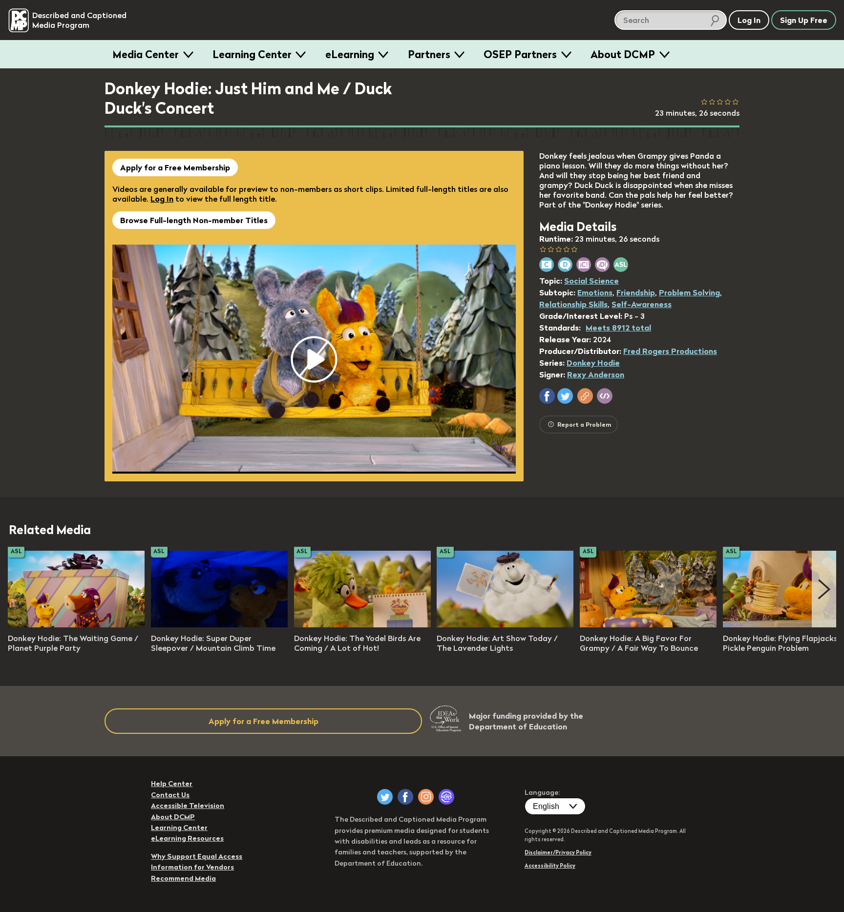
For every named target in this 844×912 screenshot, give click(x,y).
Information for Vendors (192, 867)
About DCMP (623, 54)
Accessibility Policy (550, 865)
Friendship (635, 292)
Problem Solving (689, 292)
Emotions (594, 292)
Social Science (591, 281)
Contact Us (170, 794)
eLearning (349, 54)
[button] (547, 396)
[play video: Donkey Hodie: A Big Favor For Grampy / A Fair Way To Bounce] (648, 624)
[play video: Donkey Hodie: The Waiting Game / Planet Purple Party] (76, 624)
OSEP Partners (520, 54)
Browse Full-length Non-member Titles (194, 220)
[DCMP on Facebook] (405, 797)
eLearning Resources (187, 838)
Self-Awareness (642, 304)
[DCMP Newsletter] (446, 797)
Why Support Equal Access (196, 856)
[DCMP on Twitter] (385, 797)
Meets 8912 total (618, 327)
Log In (161, 199)
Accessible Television (187, 805)
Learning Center (252, 54)
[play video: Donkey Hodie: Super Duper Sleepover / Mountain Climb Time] (219, 624)
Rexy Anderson (595, 374)
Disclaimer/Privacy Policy (558, 852)
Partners (429, 54)
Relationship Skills (573, 304)
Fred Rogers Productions (670, 351)
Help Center (171, 783)
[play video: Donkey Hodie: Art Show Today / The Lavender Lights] (505, 624)
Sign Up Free (803, 20)
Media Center (145, 54)
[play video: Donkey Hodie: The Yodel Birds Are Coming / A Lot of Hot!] (362, 624)
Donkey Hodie (593, 363)
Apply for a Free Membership (175, 167)
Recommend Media (183, 878)
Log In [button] (749, 20)
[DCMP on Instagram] (426, 797)
